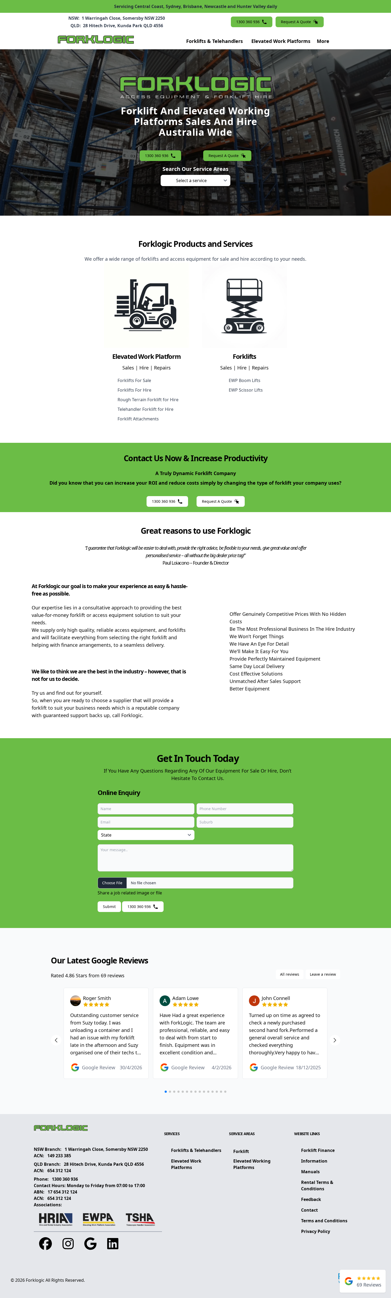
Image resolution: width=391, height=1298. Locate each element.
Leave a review (323, 974)
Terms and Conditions (324, 1221)
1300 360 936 (65, 1179)
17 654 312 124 (62, 1192)
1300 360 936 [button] (248, 21)
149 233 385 (59, 1156)
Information (314, 1161)
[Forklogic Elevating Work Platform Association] (99, 1219)
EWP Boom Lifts (244, 380)
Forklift (241, 1151)
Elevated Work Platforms (280, 41)
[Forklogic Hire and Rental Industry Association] (55, 1219)
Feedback (311, 1199)
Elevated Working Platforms (252, 1164)
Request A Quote (296, 21)
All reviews (289, 974)
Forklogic (35, 1280)
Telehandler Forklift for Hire (145, 409)
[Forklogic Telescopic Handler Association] (140, 1219)
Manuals (310, 1172)
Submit (109, 906)
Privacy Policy (315, 1231)
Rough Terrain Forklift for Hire (148, 399)
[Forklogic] (95, 41)
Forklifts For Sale (134, 380)
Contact (309, 1210)
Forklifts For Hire (134, 390)
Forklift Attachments (138, 418)
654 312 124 (59, 1171)
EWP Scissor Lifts (246, 390)
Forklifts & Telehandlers (214, 41)
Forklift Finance (318, 1150)
